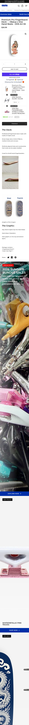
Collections (9, 10)
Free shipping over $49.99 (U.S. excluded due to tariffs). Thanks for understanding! (14, 1)
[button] (25, 64)
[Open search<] (19, 6)
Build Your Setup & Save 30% (17, 14)
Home (3, 10)
